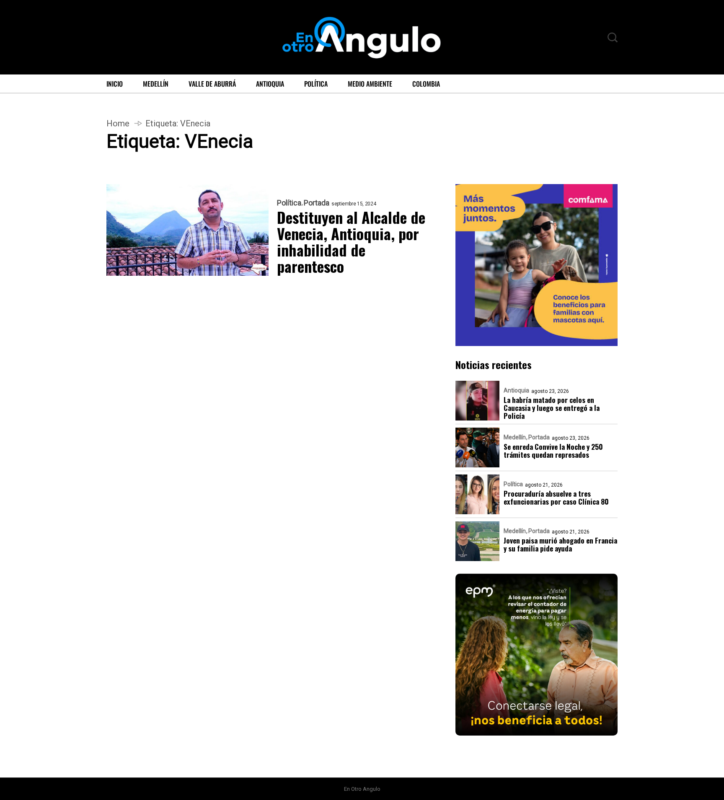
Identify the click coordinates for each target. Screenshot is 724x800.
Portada (316, 203)
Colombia (426, 84)
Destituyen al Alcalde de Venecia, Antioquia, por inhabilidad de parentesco (351, 241)
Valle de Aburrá (212, 84)
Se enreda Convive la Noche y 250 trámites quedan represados (553, 451)
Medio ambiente (370, 84)
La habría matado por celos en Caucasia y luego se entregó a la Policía (552, 408)
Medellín (155, 84)
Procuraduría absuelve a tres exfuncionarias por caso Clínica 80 (556, 497)
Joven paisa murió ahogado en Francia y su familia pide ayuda (560, 544)
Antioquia (270, 84)
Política (316, 84)
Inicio (114, 84)
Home (117, 123)
